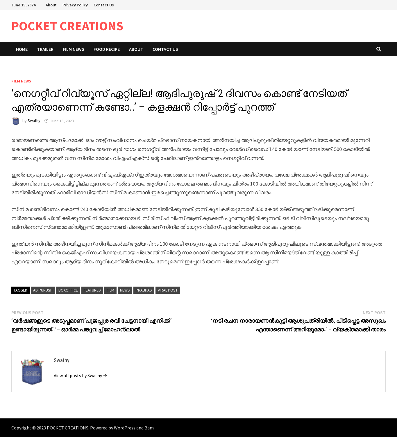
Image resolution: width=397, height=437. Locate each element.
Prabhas (144, 290)
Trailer (45, 49)
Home (22, 49)
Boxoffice (68, 290)
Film (110, 290)
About (51, 5)
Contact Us (104, 5)
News (125, 290)
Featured (92, 290)
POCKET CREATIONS (67, 26)
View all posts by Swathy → (80, 375)
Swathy (34, 120)
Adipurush (43, 290)
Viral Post (168, 290)
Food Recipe (107, 49)
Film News (73, 49)
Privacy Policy (75, 5)
